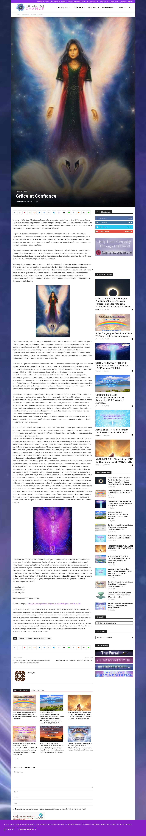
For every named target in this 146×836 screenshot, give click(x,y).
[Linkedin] (39, 212)
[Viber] (59, 212)
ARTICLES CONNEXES (21, 690)
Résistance (92, 7)
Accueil (18, 14)
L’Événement (79, 7)
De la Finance (113, 1)
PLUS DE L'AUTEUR (37, 690)
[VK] (44, 212)
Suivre (130, 222)
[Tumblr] (74, 212)
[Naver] (88, 212)
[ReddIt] (34, 212)
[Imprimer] (64, 212)
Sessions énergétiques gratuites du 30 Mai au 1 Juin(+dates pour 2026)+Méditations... (120, 606)
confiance (29, 638)
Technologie (102, 1)
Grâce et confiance (39, 638)
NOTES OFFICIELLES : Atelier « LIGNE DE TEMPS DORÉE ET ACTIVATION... (114, 460)
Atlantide (21, 638)
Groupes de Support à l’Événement (47, 1)
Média (84, 1)
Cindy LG (97, 309)
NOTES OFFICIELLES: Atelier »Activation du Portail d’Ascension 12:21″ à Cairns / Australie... (109, 399)
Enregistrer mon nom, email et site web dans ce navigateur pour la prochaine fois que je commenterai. (50, 809)
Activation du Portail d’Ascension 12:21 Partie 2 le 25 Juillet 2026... (112, 431)
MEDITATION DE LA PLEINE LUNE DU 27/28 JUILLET (74, 661)
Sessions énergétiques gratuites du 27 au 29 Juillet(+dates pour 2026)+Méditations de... (120, 527)
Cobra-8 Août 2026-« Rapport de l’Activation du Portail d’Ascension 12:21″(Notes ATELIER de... (112, 365)
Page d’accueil (63, 7)
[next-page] (17, 758)
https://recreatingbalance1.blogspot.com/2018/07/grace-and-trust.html (54, 604)
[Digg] (83, 212)
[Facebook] (15, 212)
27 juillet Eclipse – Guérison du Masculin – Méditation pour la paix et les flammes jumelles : (31, 662)
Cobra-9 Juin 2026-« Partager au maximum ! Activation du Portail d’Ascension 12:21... (119, 595)
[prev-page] (14, 758)
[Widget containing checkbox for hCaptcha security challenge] (29, 816)
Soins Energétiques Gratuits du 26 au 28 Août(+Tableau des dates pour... (113, 334)
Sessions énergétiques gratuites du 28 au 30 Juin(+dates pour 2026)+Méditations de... (120, 584)
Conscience (25, 14)
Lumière (48, 638)
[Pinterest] (24, 212)
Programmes (107, 7)
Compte (121, 7)
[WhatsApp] (29, 212)
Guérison (77, 1)
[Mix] (79, 212)
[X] (20, 212)
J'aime (130, 218)
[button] (129, 7)
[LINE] (69, 212)
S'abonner (128, 231)
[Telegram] (54, 212)
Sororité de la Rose (66, 1)
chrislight (21, 201)
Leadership (122, 1)
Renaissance (92, 1)
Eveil (25, 191)
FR (131, 1)
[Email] (49, 212)
